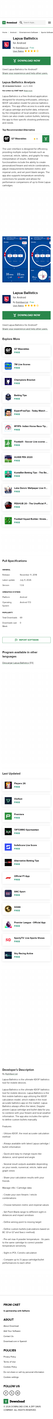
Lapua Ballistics (25, 40)
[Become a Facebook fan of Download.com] (6, 1393)
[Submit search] (21, 22)
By (20, 48)
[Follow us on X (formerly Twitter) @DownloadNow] (11, 1393)
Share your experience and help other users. (25, 73)
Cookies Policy (10, 1367)
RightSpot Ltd (11, 1074)
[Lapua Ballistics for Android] (6, 45)
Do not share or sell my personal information (24, 1372)
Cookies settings (11, 1377)
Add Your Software (12, 1331)
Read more (28, 91)
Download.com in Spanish (15, 1341)
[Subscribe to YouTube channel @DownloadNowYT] (17, 1393)
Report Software (29, 640)
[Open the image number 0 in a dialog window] (15, 259)
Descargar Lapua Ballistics (15, 663)
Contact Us (9, 1336)
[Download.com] (9, 22)
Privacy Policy (10, 1357)
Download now (29, 60)
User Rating (18, 51)
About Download (11, 1326)
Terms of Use (10, 1362)
